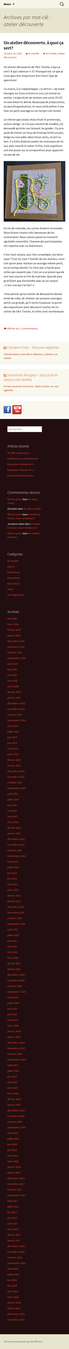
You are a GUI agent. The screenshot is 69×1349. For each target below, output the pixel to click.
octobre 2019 (14, 1054)
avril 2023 (12, 816)
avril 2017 (12, 1223)
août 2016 (12, 1268)
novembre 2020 (15, 980)
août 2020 (12, 997)
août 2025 (12, 663)
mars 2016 (13, 1297)
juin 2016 (12, 1280)
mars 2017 (13, 1229)
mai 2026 (12, 618)
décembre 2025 (16, 641)
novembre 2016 (15, 1251)
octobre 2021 (14, 918)
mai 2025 (12, 675)
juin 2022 (12, 873)
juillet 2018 (13, 1138)
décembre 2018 (16, 1110)
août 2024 (12, 726)
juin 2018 (12, 1144)
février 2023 (14, 827)
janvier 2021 (13, 969)
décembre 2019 (16, 1042)
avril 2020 (12, 1020)
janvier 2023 (13, 833)
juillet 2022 (13, 867)
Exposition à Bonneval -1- (21, 475)
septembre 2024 (16, 720)
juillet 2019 (13, 1070)
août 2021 (12, 929)
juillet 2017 (13, 1206)
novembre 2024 (15, 709)
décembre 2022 (16, 839)
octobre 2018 (14, 1121)
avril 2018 (12, 1155)
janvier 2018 (13, 1172)
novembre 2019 (15, 1048)
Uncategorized (15, 594)
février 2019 (14, 1099)
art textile (51, 53)
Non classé (13, 583)
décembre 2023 (16, 771)
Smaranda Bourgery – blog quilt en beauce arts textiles (31, 377)
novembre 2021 (15, 912)
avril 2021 (12, 952)
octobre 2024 (14, 714)
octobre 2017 (14, 1189)
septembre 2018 (16, 1127)
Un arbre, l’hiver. (32, 508)
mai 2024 (12, 743)
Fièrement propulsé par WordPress (23, 1341)
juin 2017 (12, 1212)
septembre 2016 (16, 1263)
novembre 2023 (15, 776)
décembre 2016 (16, 1246)
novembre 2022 (15, 844)
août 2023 (12, 793)
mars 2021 (13, 957)
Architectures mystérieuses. (23, 458)
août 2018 (12, 1133)
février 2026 (14, 629)
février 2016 (14, 1302)
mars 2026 (13, 624)
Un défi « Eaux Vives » (18, 453)
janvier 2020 (13, 1037)
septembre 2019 (16, 1059)
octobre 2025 (14, 652)
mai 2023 (12, 810)
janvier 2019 (13, 1104)
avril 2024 (12, 748)
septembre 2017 (16, 1195)
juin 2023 (12, 805)
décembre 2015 (16, 1314)
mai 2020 (12, 1014)
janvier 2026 (13, 635)
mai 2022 (12, 878)
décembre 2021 (16, 907)
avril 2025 (12, 680)
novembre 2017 (15, 1184)
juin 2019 (12, 1076)
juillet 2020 (13, 1003)
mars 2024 (13, 754)
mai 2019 (12, 1082)
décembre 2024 (16, 703)
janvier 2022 (13, 901)
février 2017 (14, 1234)
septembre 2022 (16, 856)
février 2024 (14, 760)
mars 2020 (13, 1025)
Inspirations (13, 577)
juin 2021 (12, 940)
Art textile (33, 53)
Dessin (11, 566)
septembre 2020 (16, 991)
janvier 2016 (13, 1308)
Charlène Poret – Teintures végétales (33, 347)
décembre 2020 (16, 974)
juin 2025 (12, 669)
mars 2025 (13, 686)
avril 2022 (12, 884)
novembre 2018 (15, 1116)
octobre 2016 (14, 1257)
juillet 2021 (13, 935)
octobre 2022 (14, 850)
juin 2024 (12, 737)
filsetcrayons (14, 499)
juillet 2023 (13, 799)
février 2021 (14, 963)
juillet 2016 (13, 1274)
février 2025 (14, 692)
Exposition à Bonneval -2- (21, 469)
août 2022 (12, 861)
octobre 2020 (14, 986)
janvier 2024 (13, 765)
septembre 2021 (16, 923)
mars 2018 (13, 1161)
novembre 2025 (15, 646)
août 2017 (12, 1201)
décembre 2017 (16, 1178)
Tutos (10, 589)
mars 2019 (13, 1093)
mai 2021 (12, 946)
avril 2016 (12, 1291)
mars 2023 (13, 822)
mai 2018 (12, 1150)
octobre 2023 (14, 782)
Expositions (13, 572)
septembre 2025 (16, 658)
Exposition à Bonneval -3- (21, 464)
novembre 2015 (15, 1319)
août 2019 (12, 1065)
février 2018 (14, 1167)
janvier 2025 (13, 697)
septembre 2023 (16, 788)
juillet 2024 (13, 731)
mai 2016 (12, 1285)
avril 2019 (12, 1087)
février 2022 (14, 895)
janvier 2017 (13, 1240)
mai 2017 (12, 1217)
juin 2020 (12, 1008)
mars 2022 (13, 890)
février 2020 (14, 1031)
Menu (7, 4)
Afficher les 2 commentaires (22, 328)
